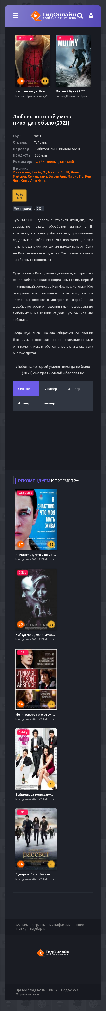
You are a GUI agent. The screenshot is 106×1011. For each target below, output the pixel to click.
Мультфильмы (60, 925)
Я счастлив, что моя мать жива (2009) (45, 554)
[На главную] (53, 15)
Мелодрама (22, 208)
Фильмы (22, 925)
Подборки (37, 929)
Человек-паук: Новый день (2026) (41, 91)
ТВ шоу (21, 929)
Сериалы (39, 925)
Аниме (79, 925)
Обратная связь (28, 994)
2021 (40, 208)
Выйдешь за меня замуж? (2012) (40, 794)
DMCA (53, 990)
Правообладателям (30, 990)
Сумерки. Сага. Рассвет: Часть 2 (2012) (45, 874)
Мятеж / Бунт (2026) (71, 91)
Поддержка (69, 990)
